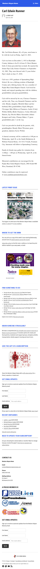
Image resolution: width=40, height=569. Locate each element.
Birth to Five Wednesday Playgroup (21, 298)
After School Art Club (17, 292)
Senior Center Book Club (18, 308)
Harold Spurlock (8, 424)
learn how (34, 411)
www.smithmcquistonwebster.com (15, 174)
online (4, 224)
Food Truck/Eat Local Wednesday (20, 300)
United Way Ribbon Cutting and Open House (23, 312)
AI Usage (13, 561)
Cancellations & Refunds (21, 561)
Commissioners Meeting (18, 294)
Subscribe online (6, 243)
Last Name (5, 396)
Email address (6, 401)
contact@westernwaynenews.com (11, 467)
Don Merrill (7, 426)
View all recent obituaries (9, 432)
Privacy (8, 561)
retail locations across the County (20, 240)
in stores (8, 224)
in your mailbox (17, 224)
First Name (5, 391)
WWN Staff (10, 15)
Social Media (31, 561)
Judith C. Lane (7, 420)
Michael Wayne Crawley (10, 422)
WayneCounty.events (19, 317)
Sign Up (5, 406)
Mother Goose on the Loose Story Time (21, 304)
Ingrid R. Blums (8, 428)
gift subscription (27, 373)
